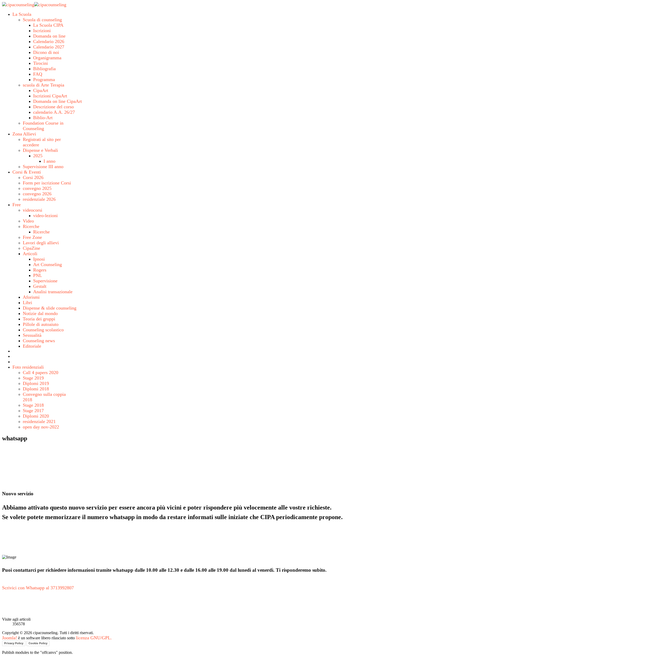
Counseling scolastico (43, 329)
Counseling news (39, 340)
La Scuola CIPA (48, 25)
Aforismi (31, 297)
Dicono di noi (46, 52)
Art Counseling (47, 264)
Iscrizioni (42, 30)
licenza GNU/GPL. (94, 637)
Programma (44, 79)
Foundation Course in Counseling (43, 125)
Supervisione (45, 280)
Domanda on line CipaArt (57, 101)
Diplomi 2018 (36, 388)
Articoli (30, 253)
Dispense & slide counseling (49, 308)
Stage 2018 (33, 405)
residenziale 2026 (39, 199)
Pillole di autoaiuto (41, 324)
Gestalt (39, 286)
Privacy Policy (13, 643)
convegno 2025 (37, 188)
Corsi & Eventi (26, 172)
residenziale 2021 (39, 421)
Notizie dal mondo (40, 313)
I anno (49, 161)
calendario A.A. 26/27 (54, 112)
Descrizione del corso (53, 106)
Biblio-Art (43, 117)
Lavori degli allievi (41, 242)
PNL (37, 275)
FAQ (37, 74)
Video (28, 221)
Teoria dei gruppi (39, 318)
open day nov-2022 (41, 426)
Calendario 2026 (48, 41)
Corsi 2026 (33, 177)
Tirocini (40, 63)
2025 (37, 155)
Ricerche (31, 226)
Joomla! (9, 637)
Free (16, 204)
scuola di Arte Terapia (43, 85)
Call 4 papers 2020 (40, 372)
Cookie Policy (37, 643)
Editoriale (32, 346)
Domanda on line (49, 36)
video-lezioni (45, 215)
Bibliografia (44, 68)
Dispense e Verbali (40, 150)
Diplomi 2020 (36, 416)
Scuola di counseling (42, 19)
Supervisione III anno (43, 166)
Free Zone (32, 237)
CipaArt (40, 90)
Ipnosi (39, 259)
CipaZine (31, 248)
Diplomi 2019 (36, 383)
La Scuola (21, 14)
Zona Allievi (24, 134)
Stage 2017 (33, 410)
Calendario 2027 (48, 46)
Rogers (39, 270)
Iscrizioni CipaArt (50, 95)
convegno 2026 (37, 193)
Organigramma (47, 57)
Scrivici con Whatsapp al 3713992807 (38, 587)
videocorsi (32, 210)
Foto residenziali (28, 367)
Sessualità (32, 335)
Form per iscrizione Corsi (47, 182)
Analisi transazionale (53, 291)
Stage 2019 (33, 378)
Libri (27, 302)
